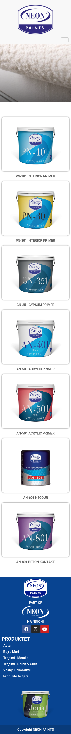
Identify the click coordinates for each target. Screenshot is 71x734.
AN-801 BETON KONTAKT (35, 562)
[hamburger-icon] (65, 39)
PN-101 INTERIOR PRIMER (35, 176)
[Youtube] (44, 629)
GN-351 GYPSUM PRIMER (35, 305)
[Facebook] (26, 629)
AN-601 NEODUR (35, 498)
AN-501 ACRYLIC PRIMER (35, 369)
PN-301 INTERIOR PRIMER (35, 241)
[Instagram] (35, 629)
